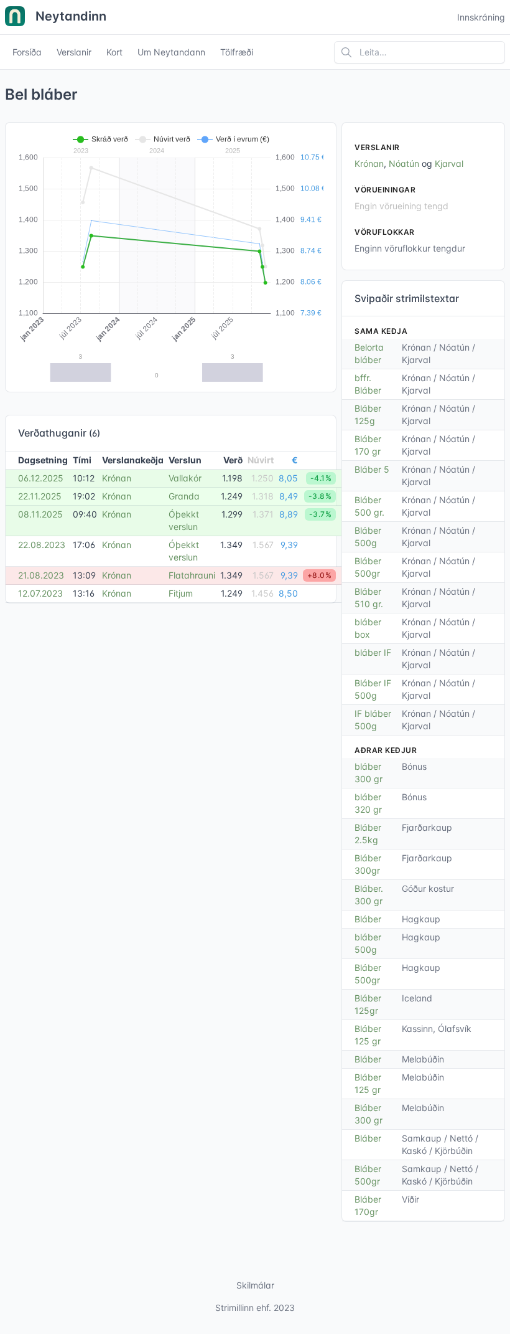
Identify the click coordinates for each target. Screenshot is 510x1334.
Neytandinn (69, 16)
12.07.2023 (40, 593)
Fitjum (181, 593)
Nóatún (404, 163)
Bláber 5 (372, 469)
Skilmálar (255, 1285)
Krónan (116, 478)
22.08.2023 (41, 544)
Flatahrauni (192, 575)
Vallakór (185, 478)
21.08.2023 (41, 575)
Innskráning (481, 17)
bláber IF (373, 652)
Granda (184, 496)
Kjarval (449, 163)
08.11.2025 (40, 514)
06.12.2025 (40, 478)
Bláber (368, 919)
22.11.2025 (40, 496)
